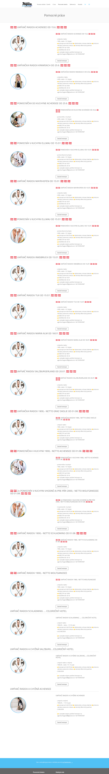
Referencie (73, 4)
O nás (54, 4)
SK (85, 4)
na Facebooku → (67, 762)
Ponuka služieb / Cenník (43, 4)
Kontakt (80, 4)
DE (89, 4)
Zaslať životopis (62, 61)
